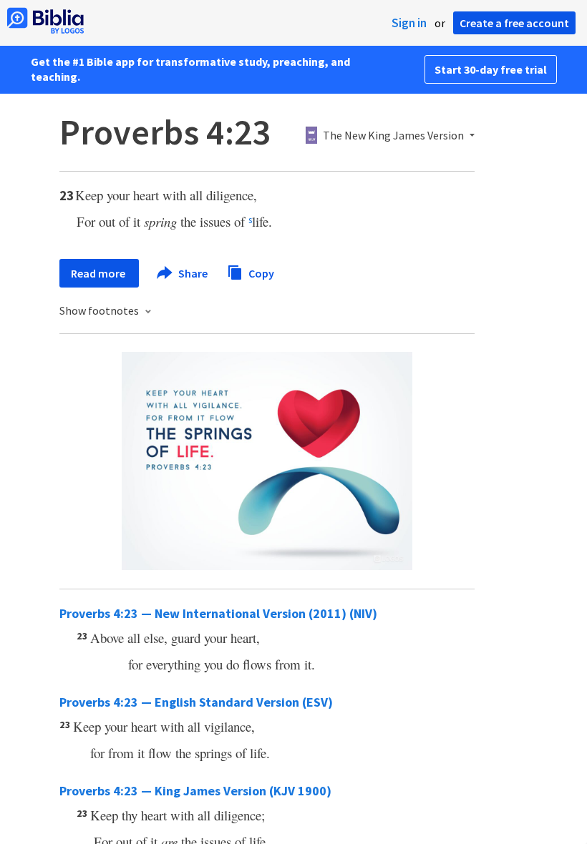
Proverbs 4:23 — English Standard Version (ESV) (196, 702)
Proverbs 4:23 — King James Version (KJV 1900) (195, 790)
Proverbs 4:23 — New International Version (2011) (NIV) (218, 613)
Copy (260, 272)
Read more (99, 273)
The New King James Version (393, 135)
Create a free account (514, 23)
